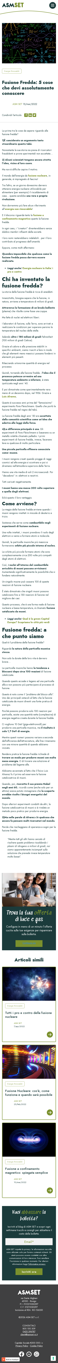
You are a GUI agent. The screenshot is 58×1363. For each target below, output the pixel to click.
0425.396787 (29, 1331)
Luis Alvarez (9, 396)
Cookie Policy (36, 1345)
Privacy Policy (22, 1345)
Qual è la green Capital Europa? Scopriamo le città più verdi (28, 620)
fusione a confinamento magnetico (23, 216)
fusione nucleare (37, 175)
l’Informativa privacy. (37, 1264)
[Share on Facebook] (26, 115)
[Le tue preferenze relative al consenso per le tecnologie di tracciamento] (53, 1358)
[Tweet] (34, 115)
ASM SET (17, 104)
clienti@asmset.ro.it (29, 1334)
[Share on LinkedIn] (30, 115)
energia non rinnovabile (18, 209)
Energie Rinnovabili (11, 71)
